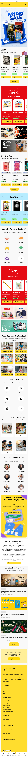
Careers (5, 728)
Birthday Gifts (20, 743)
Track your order (7, 733)
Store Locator (6, 719)
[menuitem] (3, 754)
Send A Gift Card (13, 512)
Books (4, 687)
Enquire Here (13, 659)
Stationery (5, 689)
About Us (5, 717)
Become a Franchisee (8, 729)
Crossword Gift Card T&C (9, 711)
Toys (4, 691)
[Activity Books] (21, 428)
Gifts (4, 693)
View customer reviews (14, 563)
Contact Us (5, 731)
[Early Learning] (7, 428)
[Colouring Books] (7, 445)
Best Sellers (13, 743)
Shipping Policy (6, 705)
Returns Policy (6, 707)
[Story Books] (21, 445)
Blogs (4, 721)
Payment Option (7, 709)
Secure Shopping (7, 700)
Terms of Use (6, 703)
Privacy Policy (6, 701)
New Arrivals (6, 743)
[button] (22, 5)
